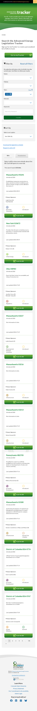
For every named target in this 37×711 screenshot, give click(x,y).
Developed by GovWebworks (18, 675)
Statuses (6, 98)
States (5, 74)
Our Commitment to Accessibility (18, 691)
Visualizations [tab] (22, 155)
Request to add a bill (9, 148)
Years (17, 90)
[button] (8, 94)
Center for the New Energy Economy (20, 671)
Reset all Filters (26, 64)
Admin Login (18, 693)
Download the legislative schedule (13, 145)
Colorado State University (18, 686)
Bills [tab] (8, 155)
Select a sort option (9, 132)
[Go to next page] (6, 643)
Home (4, 35)
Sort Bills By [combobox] (8, 136)
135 (29, 641)
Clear (29, 90)
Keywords (7, 106)
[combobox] (18, 77)
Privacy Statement (18, 688)
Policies (6, 82)
